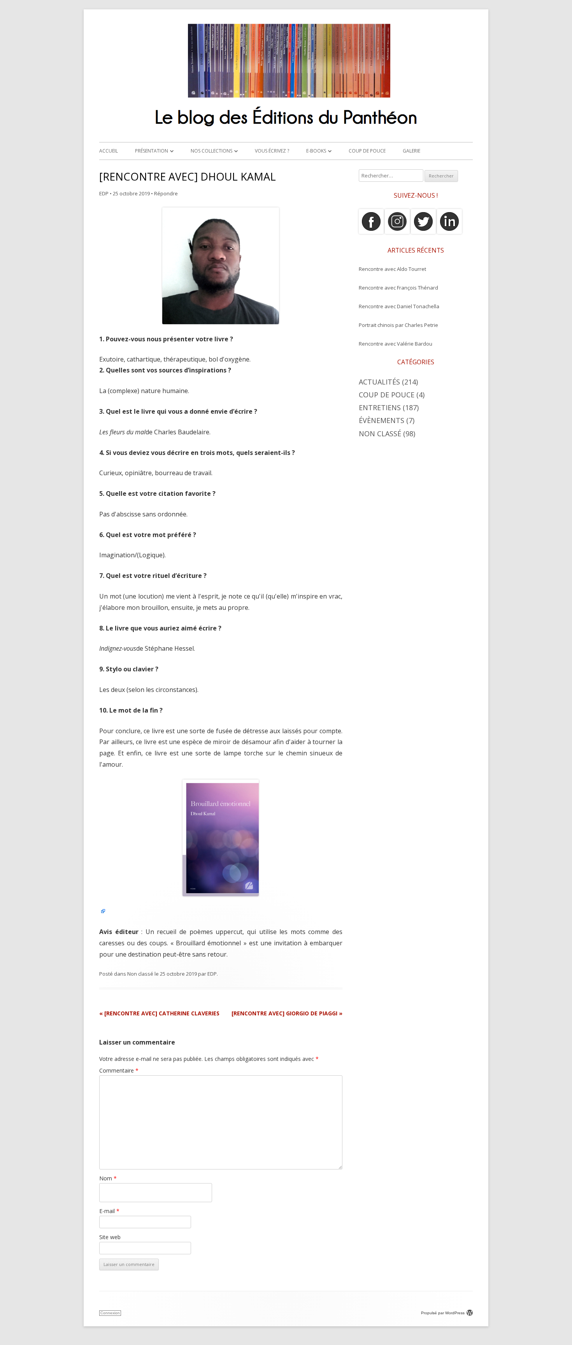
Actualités (379, 381)
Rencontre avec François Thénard (398, 287)
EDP (104, 193)
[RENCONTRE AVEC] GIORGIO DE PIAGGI (287, 1013)
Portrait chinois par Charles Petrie (398, 324)
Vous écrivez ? (272, 150)
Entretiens (380, 407)
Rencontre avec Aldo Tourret (392, 268)
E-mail (109, 1211)
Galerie (411, 150)
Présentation (151, 150)
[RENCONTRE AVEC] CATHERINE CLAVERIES (159, 1013)
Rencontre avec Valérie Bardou (395, 343)
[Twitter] (423, 231)
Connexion (110, 1313)
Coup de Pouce (367, 150)
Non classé (140, 973)
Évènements (381, 420)
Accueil (108, 150)
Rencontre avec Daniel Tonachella (399, 306)
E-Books (316, 150)
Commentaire (119, 1070)
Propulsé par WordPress (443, 1313)
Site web (110, 1237)
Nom (108, 1178)
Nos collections (211, 150)
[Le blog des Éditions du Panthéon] (286, 129)
